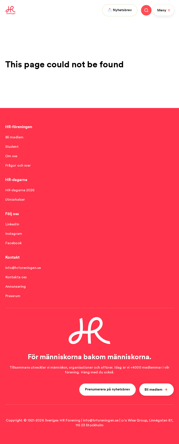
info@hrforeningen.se (23, 268)
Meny (161, 10)
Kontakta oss (16, 277)
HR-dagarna (16, 179)
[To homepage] (10, 10)
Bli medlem (14, 137)
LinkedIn (12, 224)
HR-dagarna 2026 (20, 190)
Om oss (11, 156)
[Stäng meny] (146, 10)
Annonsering (15, 286)
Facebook (13, 243)
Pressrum (12, 296)
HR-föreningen (18, 126)
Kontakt (12, 257)
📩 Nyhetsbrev (120, 10)
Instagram (13, 234)
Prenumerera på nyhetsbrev (107, 389)
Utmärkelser (15, 199)
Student (12, 147)
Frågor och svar (18, 165)
